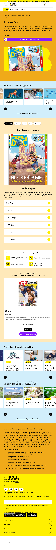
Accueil (5, 15)
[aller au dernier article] (5, 377)
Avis (30, 123)
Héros (24, 123)
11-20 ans (23, 9)
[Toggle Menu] (6, 5)
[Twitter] (21, 489)
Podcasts (17, 123)
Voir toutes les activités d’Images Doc (27, 382)
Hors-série (37, 123)
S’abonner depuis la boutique (28, 334)
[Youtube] (16, 489)
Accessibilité (7, 544)
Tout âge (6, 9)
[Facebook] (11, 489)
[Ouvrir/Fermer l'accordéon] (48, 203)
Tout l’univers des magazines (13, 15)
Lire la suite (7, 35)
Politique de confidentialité (10, 540)
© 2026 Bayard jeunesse (10, 542)
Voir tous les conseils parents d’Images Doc (27, 419)
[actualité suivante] (50, 108)
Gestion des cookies (9, 538)
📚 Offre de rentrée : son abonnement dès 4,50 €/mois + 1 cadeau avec (28, 1)
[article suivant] (50, 377)
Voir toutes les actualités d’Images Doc (27, 113)
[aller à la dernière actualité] (5, 108)
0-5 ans (11, 9)
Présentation (8, 123)
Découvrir (28, 329)
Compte (50, 5)
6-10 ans (17, 9)
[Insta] (6, 489)
